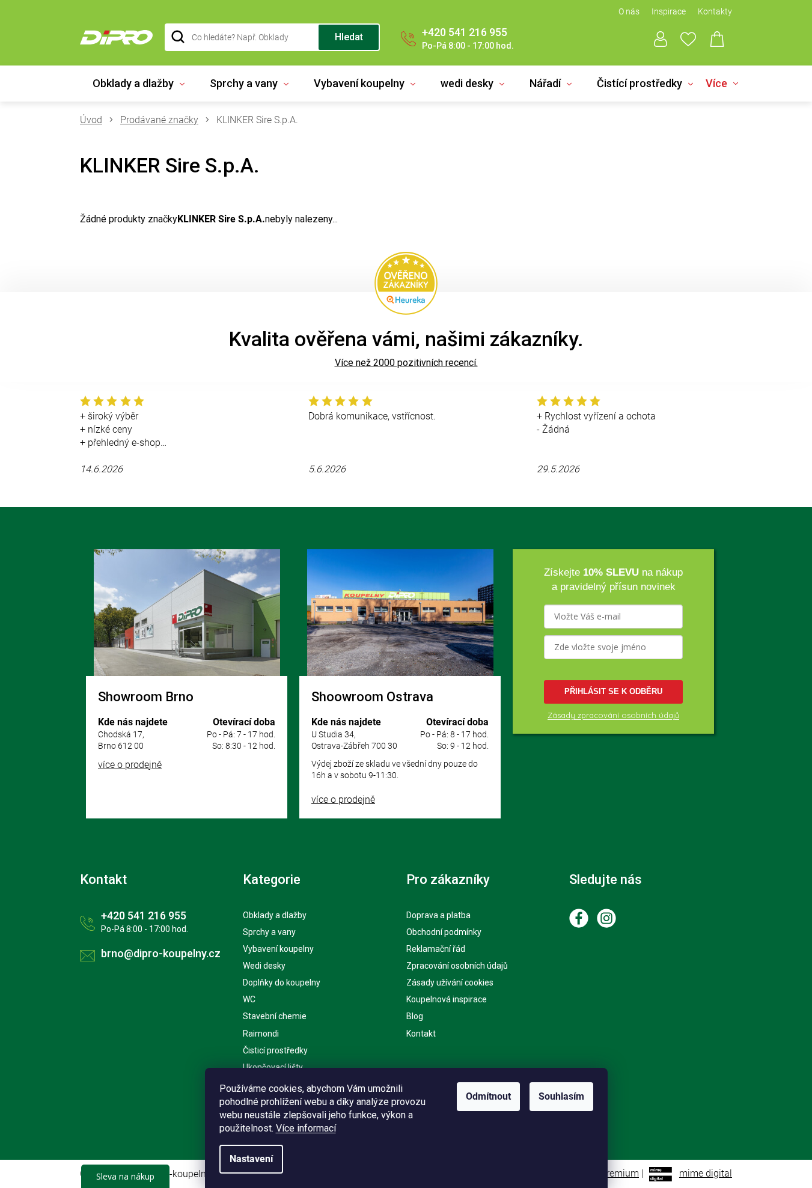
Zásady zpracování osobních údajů (613, 715)
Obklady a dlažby (275, 915)
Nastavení (251, 1159)
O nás (629, 11)
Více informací (306, 1128)
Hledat (349, 37)
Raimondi (261, 1033)
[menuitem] (138, 83)
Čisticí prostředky (275, 1050)
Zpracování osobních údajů (457, 965)
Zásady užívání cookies (449, 982)
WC (249, 999)
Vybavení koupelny (278, 949)
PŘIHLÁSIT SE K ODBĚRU (613, 691)
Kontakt (421, 1033)
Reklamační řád (435, 949)
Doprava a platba (438, 915)
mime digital (705, 1173)
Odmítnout (488, 1096)
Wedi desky (264, 965)
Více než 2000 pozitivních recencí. (406, 362)
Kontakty (715, 11)
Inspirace (669, 11)
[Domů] (95, 120)
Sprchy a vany (269, 932)
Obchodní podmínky (443, 932)
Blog (414, 1016)
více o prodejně (130, 764)
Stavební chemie (275, 1016)
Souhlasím (561, 1096)
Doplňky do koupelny (281, 982)
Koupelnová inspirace (446, 999)
